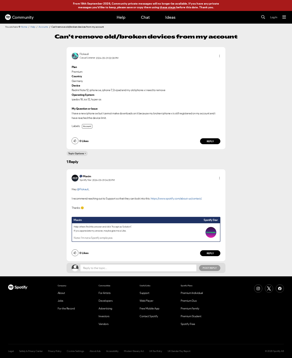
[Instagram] (258, 288)
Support (144, 293)
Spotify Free (188, 324)
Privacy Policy (54, 351)
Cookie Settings (75, 351)
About (61, 293)
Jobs (60, 301)
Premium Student (191, 316)
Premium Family (190, 308)
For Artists (105, 293)
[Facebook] (280, 288)
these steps (168, 7)
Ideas (170, 17)
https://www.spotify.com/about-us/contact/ (176, 198)
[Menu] (284, 17)
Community (23, 17)
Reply (210, 141)
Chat (145, 17)
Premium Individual (192, 293)
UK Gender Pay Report (179, 351)
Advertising (105, 308)
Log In (273, 17)
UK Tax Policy (155, 351)
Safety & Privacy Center (31, 351)
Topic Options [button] (76, 153)
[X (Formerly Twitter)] (269, 288)
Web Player (146, 301)
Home (24, 26)
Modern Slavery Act (134, 351)
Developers (106, 301)
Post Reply (210, 268)
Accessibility (112, 351)
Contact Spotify (149, 316)
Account (87, 126)
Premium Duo (189, 301)
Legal (11, 351)
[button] (219, 56)
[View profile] (75, 56)
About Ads (95, 351)
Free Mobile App (149, 308)
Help (121, 17)
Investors (104, 316)
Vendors (104, 324)
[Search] (263, 17)
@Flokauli (83, 189)
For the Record (66, 308)
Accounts (43, 26)
